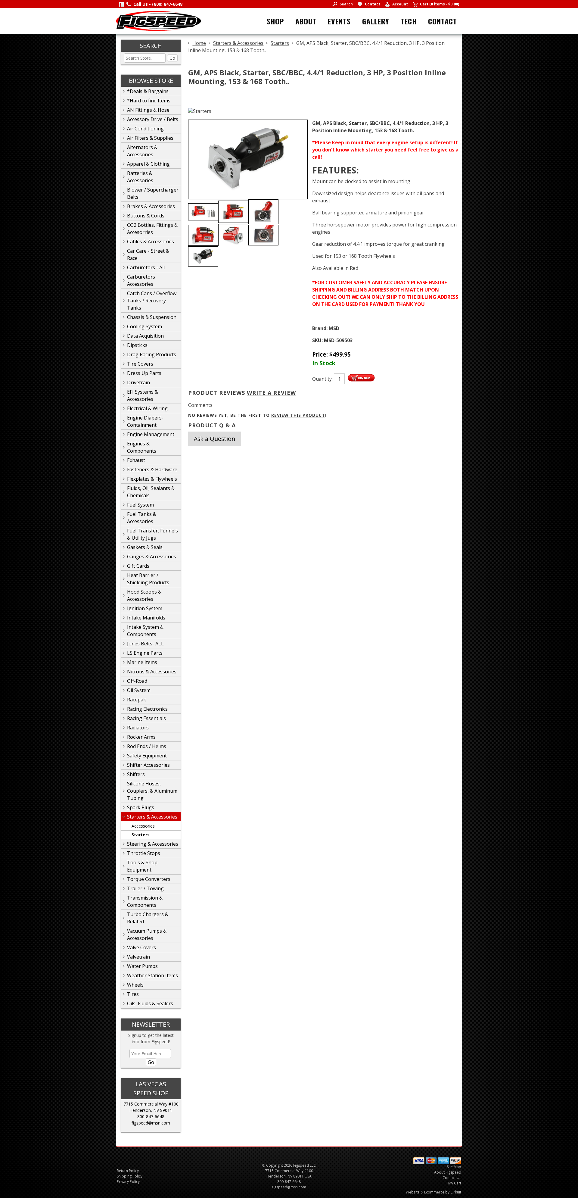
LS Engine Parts (145, 653)
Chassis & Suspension (151, 317)
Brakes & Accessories (151, 206)
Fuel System (140, 504)
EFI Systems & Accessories (142, 395)
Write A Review (271, 392)
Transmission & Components (145, 901)
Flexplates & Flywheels (152, 479)
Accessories (143, 826)
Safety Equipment (147, 755)
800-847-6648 (150, 1116)
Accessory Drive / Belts (152, 119)
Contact (442, 21)
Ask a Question (214, 439)
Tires (133, 994)
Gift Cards (138, 566)
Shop (275, 21)
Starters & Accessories (152, 816)
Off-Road (137, 681)
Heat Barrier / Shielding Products (148, 579)
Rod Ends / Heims (146, 746)
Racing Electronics (147, 709)
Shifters (136, 774)
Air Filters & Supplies (150, 138)
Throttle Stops (143, 853)
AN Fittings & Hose (148, 110)
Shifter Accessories (148, 765)
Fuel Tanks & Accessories (141, 518)
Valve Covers (141, 947)
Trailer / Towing (145, 888)
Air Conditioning (145, 128)
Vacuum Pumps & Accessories (146, 934)
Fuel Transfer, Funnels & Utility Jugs (152, 534)
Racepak (136, 699)
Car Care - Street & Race (148, 254)
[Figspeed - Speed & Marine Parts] (158, 20)
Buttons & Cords (145, 215)
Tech (409, 21)
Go (172, 58)
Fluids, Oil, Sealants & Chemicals (151, 492)
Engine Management (150, 434)
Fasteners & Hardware (152, 469)
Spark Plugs (140, 807)
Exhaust (136, 460)
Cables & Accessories (150, 241)
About (305, 21)
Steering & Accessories (152, 844)
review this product (298, 415)
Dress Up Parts (144, 373)
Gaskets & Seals (145, 547)
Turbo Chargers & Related (147, 918)
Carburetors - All (146, 267)
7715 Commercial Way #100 (151, 1104)
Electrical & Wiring (147, 408)
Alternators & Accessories (142, 151)
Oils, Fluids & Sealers (150, 1003)
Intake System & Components (145, 631)
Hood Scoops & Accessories (144, 595)
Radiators (138, 727)
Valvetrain (138, 956)
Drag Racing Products (151, 354)
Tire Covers (140, 363)
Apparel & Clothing (148, 164)
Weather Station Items (152, 975)
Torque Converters (148, 879)
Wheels (135, 984)
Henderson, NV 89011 (150, 1110)
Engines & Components (141, 447)
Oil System (139, 690)
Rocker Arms (141, 737)
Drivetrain (138, 382)
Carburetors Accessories (141, 280)
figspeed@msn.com (151, 1123)
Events (339, 21)
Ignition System (144, 608)
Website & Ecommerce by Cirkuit (433, 1192)
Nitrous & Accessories (151, 671)
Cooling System (144, 326)
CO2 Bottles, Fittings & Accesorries (152, 229)
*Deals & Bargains (148, 91)
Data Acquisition (145, 335)
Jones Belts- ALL (145, 643)
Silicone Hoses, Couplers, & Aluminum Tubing (152, 790)
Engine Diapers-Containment (145, 421)
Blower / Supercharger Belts (153, 193)
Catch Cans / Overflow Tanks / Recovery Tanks (151, 300)
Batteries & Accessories (140, 177)
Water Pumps (142, 966)
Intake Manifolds (146, 617)
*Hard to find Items (148, 100)
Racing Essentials (146, 718)
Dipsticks (137, 345)
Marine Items (142, 662)
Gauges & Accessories (151, 556)
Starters (141, 835)
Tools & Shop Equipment (142, 866)
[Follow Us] (121, 4)
